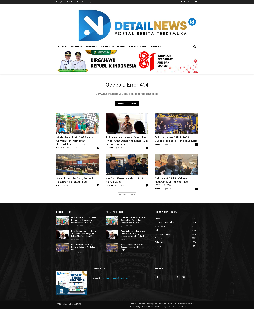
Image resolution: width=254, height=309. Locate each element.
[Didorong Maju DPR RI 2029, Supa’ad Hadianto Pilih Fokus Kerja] (176, 123)
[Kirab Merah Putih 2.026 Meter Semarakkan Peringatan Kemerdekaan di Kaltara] (77, 123)
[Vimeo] (192, 1)
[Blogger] (157, 277)
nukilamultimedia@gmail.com (115, 278)
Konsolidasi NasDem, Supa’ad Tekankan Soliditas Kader (74, 180)
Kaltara (158, 133)
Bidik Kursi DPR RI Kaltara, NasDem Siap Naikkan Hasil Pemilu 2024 (172, 182)
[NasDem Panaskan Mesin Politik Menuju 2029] (127, 164)
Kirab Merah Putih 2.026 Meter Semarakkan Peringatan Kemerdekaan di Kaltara (75, 141)
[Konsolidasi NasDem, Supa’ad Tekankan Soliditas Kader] (77, 164)
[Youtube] (196, 1)
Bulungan (60, 133)
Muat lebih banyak (126, 194)
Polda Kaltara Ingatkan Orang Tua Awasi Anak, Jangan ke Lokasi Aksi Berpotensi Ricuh (127, 141)
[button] (194, 46)
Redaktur (60, 148)
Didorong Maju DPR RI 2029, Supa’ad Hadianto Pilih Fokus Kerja (176, 139)
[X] (188, 1)
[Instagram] (185, 1)
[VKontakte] (183, 277)
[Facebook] (181, 1)
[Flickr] (170, 277)
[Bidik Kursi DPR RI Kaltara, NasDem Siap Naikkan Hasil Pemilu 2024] (176, 164)
